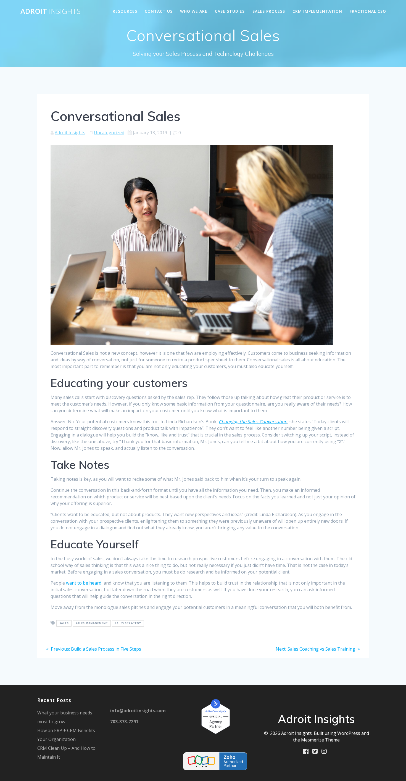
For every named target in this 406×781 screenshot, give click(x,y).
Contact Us (159, 11)
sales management (91, 623)
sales (64, 623)
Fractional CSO (368, 11)
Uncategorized (109, 133)
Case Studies (230, 11)
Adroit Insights (70, 133)
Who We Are (193, 11)
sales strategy (128, 623)
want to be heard (83, 583)
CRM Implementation (317, 11)
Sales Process (268, 11)
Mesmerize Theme (320, 740)
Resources (125, 11)
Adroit (50, 11)
